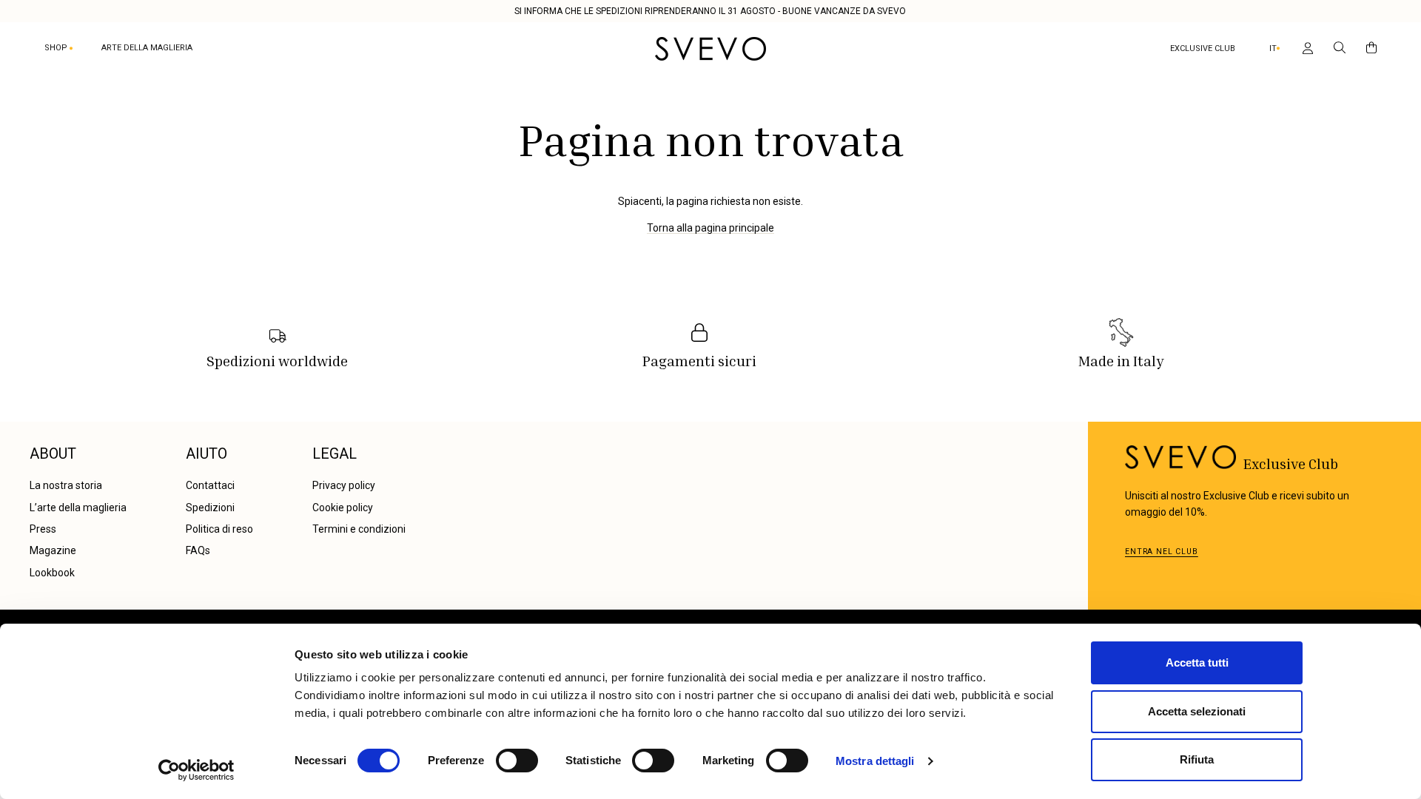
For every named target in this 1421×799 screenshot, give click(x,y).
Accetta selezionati (1197, 711)
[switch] (517, 760)
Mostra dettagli (875, 761)
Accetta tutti (1197, 662)
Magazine (53, 550)
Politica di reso (219, 529)
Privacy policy (343, 485)
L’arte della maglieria (78, 507)
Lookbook (52, 573)
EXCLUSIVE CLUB (1202, 48)
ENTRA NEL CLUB (1161, 551)
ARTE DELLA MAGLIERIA (146, 48)
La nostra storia (66, 485)
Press (43, 529)
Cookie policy (342, 507)
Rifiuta (1197, 759)
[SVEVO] (710, 49)
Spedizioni (210, 507)
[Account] (1305, 48)
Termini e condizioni (359, 529)
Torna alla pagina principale (710, 228)
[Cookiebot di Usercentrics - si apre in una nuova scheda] (196, 770)
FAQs (198, 550)
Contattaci (210, 485)
